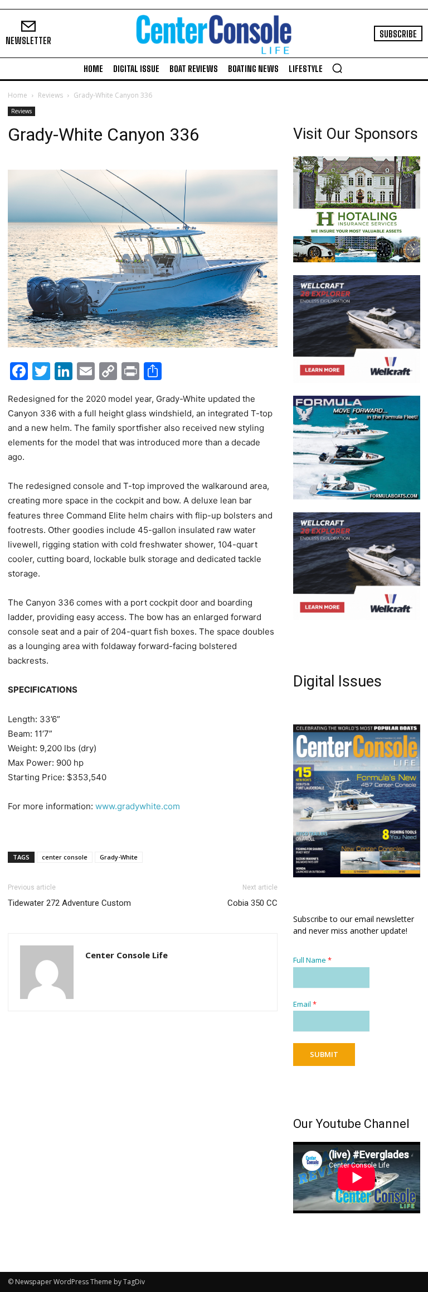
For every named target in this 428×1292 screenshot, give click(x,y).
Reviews (50, 95)
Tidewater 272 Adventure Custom (69, 903)
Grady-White (119, 857)
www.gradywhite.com (137, 806)
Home (17, 95)
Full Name (312, 960)
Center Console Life (126, 954)
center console (64, 857)
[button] (337, 68)
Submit (324, 1054)
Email (305, 1004)
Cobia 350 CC (252, 903)
